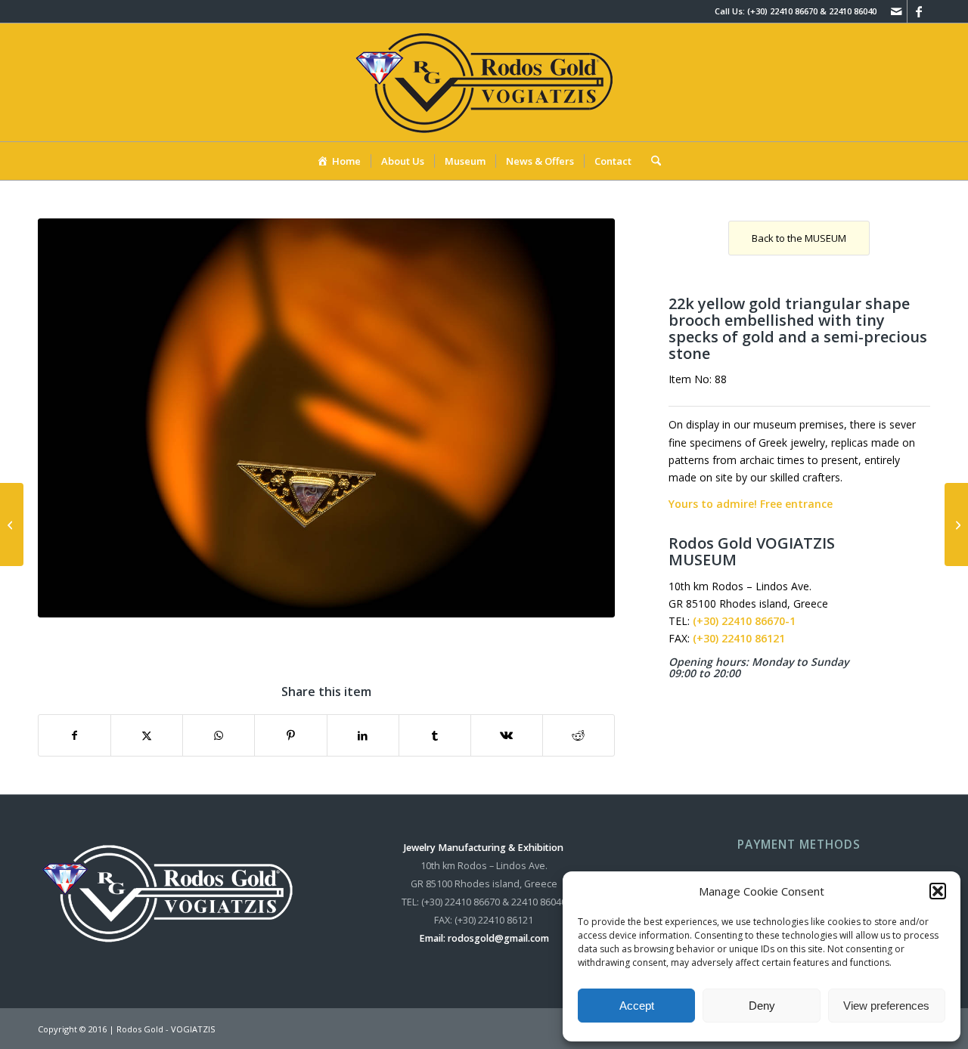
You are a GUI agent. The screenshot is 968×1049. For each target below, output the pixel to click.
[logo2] (484, 82)
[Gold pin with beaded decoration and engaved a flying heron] (956, 524)
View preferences (886, 1005)
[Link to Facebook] (919, 11)
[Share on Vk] (506, 735)
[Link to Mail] (896, 11)
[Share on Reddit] (578, 735)
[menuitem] (339, 161)
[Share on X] (146, 735)
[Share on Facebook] (74, 735)
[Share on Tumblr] (434, 735)
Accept (636, 1005)
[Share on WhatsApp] (218, 735)
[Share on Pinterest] (290, 735)
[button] (937, 891)
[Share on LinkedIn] (363, 735)
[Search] (651, 161)
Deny (762, 1005)
